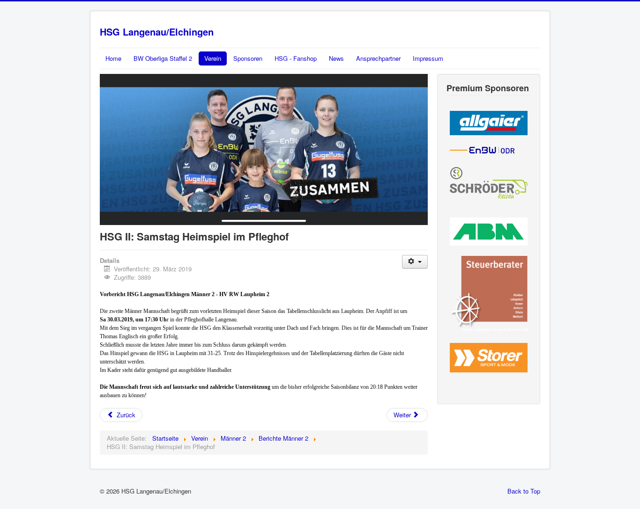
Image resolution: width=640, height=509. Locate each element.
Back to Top (523, 491)
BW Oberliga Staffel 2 (163, 58)
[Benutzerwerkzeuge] (415, 262)
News (336, 58)
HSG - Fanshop (296, 58)
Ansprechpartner (378, 58)
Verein (212, 58)
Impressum (428, 58)
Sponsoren (247, 58)
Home (113, 58)
